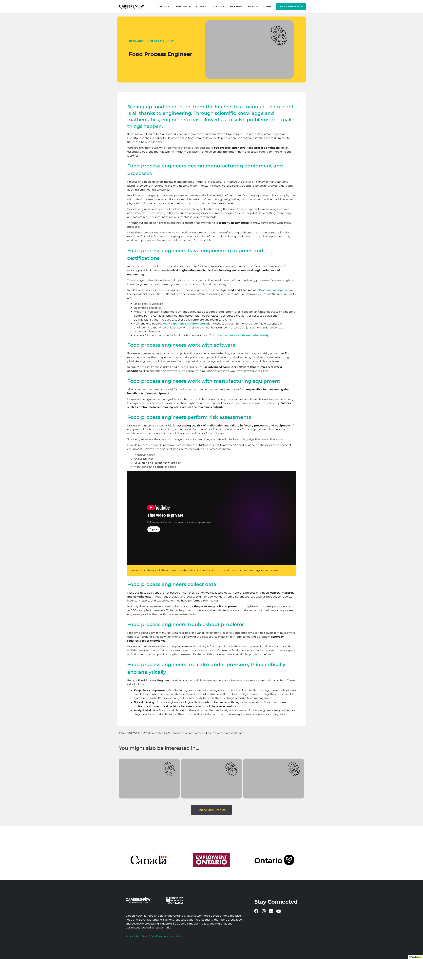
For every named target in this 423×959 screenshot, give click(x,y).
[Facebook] (256, 911)
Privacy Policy (133, 936)
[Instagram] (264, 911)
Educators (236, 6)
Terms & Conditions (152, 936)
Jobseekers (181, 6)
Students (201, 6)
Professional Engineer (274, 290)
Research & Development (151, 41)
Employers (218, 6)
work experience (174, 323)
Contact (268, 6)
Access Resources (289, 6)
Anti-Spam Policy (173, 936)
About (251, 6)
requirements (196, 323)
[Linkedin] (271, 911)
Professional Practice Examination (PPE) (240, 335)
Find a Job (163, 6)
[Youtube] (279, 911)
